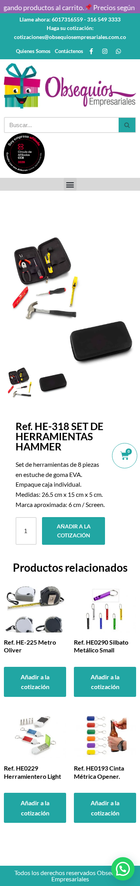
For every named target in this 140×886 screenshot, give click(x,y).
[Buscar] (127, 125)
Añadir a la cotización (74, 530)
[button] (70, 184)
